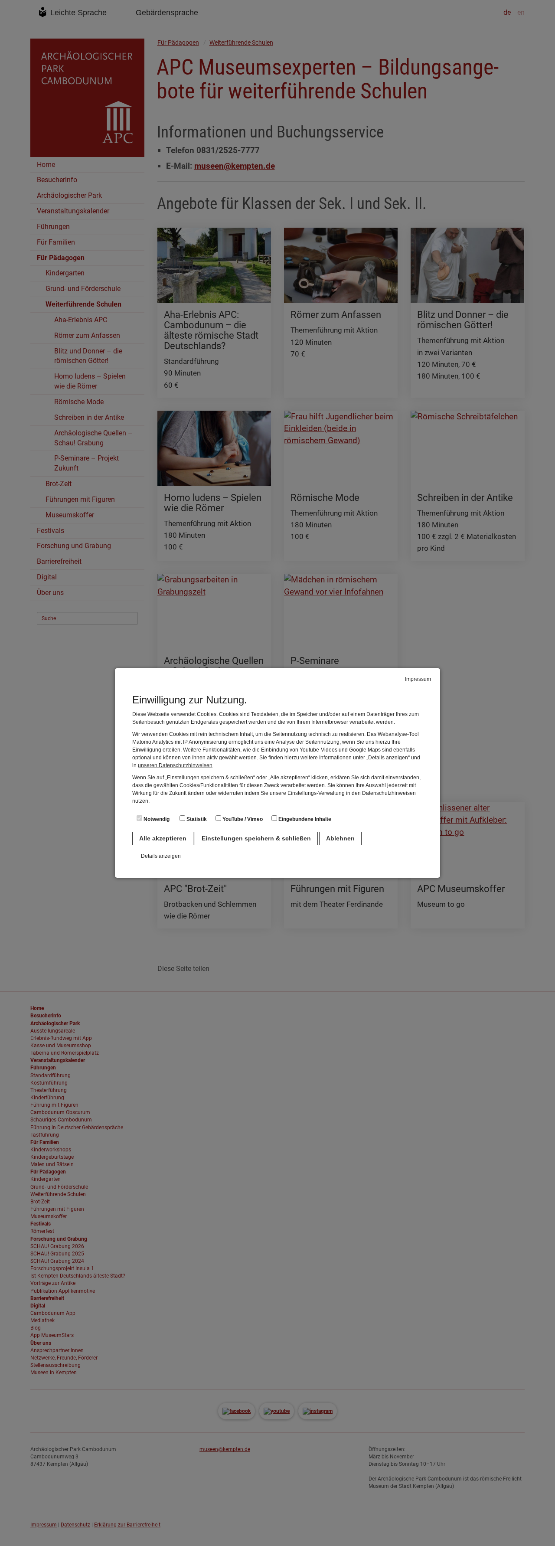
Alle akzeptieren (162, 838)
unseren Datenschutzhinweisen (175, 765)
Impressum (418, 679)
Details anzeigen (161, 856)
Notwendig (156, 819)
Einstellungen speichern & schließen (256, 838)
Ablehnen (340, 838)
